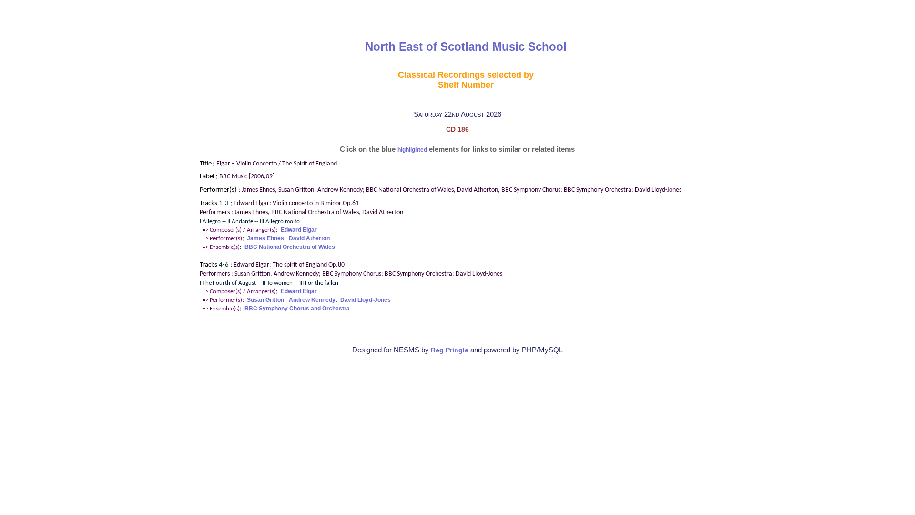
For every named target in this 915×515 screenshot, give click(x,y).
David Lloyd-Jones (365, 300)
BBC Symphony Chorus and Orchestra (297, 308)
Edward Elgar (299, 230)
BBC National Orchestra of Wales (289, 247)
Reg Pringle (449, 350)
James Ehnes (265, 238)
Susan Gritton (265, 300)
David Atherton (309, 238)
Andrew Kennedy (312, 300)
